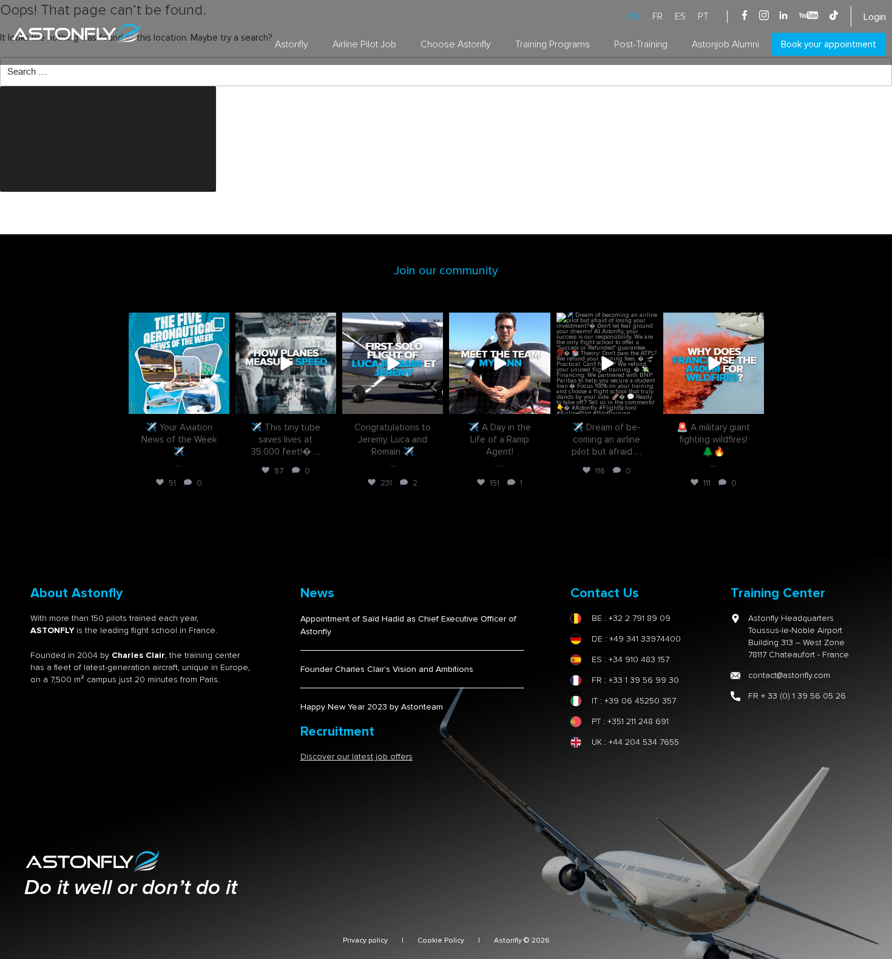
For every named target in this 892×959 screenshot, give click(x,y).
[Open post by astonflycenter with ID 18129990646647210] (606, 363)
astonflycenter (177, 323)
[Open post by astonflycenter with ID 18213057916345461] (179, 363)
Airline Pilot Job (364, 44)
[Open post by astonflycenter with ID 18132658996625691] (713, 363)
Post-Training (640, 44)
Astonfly (291, 44)
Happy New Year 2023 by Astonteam (371, 707)
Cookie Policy (441, 940)
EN (634, 16)
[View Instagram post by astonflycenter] (218, 402)
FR (657, 16)
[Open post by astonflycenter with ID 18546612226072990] (499, 363)
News (317, 593)
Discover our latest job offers (356, 756)
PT (703, 16)
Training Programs (552, 44)
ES (680, 16)
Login (874, 17)
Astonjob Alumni (725, 44)
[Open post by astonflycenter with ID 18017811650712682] (285, 363)
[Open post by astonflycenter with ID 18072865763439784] (392, 363)
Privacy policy (365, 940)
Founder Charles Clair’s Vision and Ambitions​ (386, 669)
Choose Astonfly (456, 44)
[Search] (108, 139)
